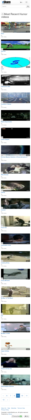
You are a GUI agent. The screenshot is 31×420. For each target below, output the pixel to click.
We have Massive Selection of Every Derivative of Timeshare (14, 157)
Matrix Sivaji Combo (6, 122)
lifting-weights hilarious (7, 386)
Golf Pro (3, 51)
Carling (3, 192)
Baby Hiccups (4, 174)
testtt (2, 69)
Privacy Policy (5, 410)
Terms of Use (21, 408)
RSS (27, 416)
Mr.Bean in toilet (5, 333)
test (2, 315)
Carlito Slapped (5, 139)
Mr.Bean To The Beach (7, 298)
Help (8, 408)
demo (2, 33)
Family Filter (17, 416)
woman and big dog (6, 368)
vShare (10, 414)
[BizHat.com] (6, 2)
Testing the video (5, 86)
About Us (3, 408)
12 (3, 400)
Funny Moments (5, 280)
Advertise (13, 408)
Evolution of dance (6, 104)
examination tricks (6, 245)
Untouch (3, 210)
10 (22, 395)
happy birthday (5, 351)
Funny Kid (4, 227)
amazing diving (5, 263)
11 (27, 395)
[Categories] (2, 14)
